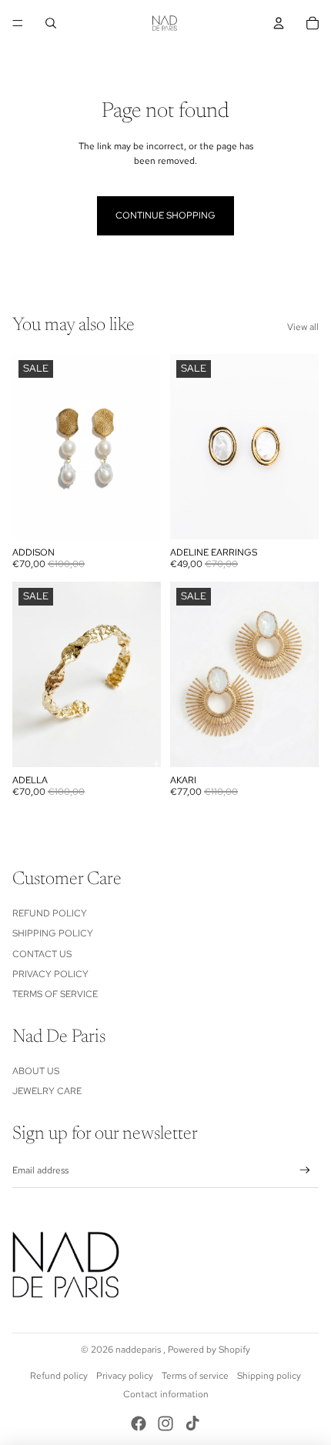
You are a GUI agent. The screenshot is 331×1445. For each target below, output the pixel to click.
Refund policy (59, 1376)
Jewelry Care (47, 1091)
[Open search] (51, 23)
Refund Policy (49, 913)
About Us (35, 1071)
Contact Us (42, 954)
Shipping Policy (52, 933)
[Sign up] (305, 1170)
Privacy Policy (50, 974)
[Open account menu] (279, 23)
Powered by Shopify (209, 1349)
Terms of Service (55, 994)
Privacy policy (124, 1376)
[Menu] (17, 23)
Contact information (166, 1394)
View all (303, 327)
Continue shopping (165, 215)
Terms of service (195, 1376)
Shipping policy (269, 1376)
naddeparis (139, 1349)
